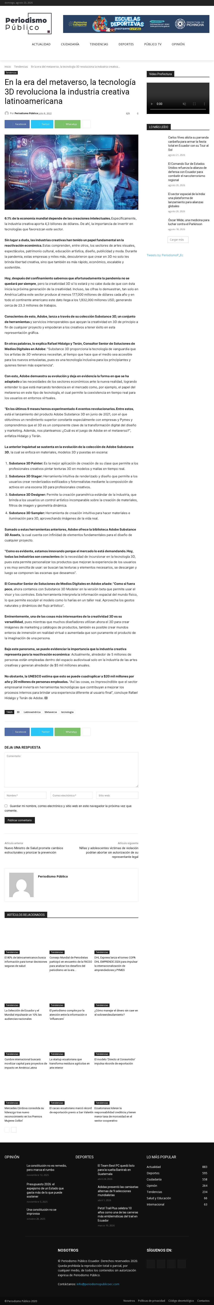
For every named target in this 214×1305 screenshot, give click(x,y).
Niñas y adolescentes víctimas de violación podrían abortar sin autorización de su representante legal (108, 852)
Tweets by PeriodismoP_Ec (165, 255)
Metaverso (51, 712)
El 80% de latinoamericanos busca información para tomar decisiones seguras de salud (26, 961)
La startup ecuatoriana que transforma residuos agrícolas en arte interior (70, 1063)
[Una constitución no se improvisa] (14, 1214)
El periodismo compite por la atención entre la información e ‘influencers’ (68, 1014)
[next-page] (14, 1129)
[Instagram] (195, 3)
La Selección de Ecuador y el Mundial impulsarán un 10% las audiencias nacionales (23, 1014)
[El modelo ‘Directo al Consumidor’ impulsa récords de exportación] (116, 1040)
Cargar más (177, 239)
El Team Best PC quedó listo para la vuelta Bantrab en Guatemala (116, 1169)
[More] (86, 124)
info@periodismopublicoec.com (98, 1284)
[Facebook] (189, 3)
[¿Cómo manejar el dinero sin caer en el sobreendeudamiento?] (116, 991)
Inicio (8, 66)
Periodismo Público (26, 113)
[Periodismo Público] (7, 113)
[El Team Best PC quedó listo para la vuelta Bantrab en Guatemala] (85, 1170)
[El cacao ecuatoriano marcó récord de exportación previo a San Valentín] (71, 1089)
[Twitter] (201, 3)
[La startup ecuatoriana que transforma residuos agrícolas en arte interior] (71, 1040)
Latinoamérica (32, 712)
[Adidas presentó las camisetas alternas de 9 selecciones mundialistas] (85, 1191)
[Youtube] (207, 3)
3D (18, 712)
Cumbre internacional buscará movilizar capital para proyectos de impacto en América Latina (26, 1063)
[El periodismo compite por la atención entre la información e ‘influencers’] (71, 991)
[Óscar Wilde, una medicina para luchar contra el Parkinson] (156, 224)
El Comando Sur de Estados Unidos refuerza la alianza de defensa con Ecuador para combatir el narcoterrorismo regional (187, 172)
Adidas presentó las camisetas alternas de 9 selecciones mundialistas (118, 1191)
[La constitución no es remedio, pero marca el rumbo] (14, 1170)
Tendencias (21, 66)
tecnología (67, 712)
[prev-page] (7, 1129)
